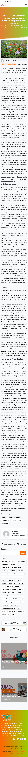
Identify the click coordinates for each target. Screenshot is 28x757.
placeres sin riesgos (7, 595)
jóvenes (21, 583)
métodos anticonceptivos (9, 589)
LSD (3, 586)
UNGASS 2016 (5, 523)
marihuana (10, 586)
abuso (11, 561)
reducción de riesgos (7, 602)
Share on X (23, 544)
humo (10, 583)
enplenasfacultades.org (18, 535)
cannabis (20, 570)
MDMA (17, 586)
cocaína (4, 574)
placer (19, 592)
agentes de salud (16, 567)
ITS (15, 583)
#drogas (4, 517)
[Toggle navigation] (25, 5)
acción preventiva (20, 561)
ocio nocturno (6, 592)
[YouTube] (7, 1)
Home (11, 23)
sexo (23, 602)
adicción (13, 564)
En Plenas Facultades (7, 580)
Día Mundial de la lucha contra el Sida (12, 577)
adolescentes (5, 567)
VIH (13, 614)
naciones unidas (5, 520)
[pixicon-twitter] (18, 738)
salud (17, 602)
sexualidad (5, 605)
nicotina (21, 589)
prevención (5, 599)
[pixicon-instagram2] (21, 738)
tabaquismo (12, 611)
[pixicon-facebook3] (14, 738)
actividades (5, 564)
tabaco (4, 611)
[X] (5, 1)
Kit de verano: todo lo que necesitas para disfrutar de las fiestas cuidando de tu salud (13, 663)
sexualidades (14, 605)
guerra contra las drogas (14, 517)
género (4, 583)
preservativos (19, 595)
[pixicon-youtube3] (25, 738)
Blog (16, 23)
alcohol (4, 570)
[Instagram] (10, 1)
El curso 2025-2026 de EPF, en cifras (11, 696)
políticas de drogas (17, 520)
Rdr (20, 599)
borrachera (12, 570)
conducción (12, 574)
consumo (20, 574)
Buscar (4, 549)
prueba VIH (14, 599)
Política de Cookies (17, 753)
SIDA (19, 608)
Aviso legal (15, 751)
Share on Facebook (9, 544)
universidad (21, 611)
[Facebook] (2, 1)
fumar (17, 580)
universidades (5, 614)
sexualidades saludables (8, 608)
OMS (13, 592)
